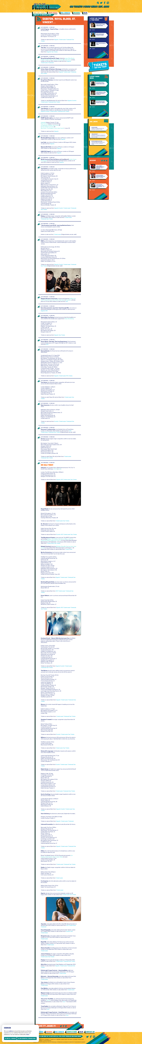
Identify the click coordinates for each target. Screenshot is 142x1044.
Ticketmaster (62, 39)
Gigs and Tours (39, 13)
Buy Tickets (65, 13)
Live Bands (75, 1039)
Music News (52, 13)
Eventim (74, 100)
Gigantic (56, 39)
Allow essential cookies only (27, 1038)
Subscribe (58, 1039)
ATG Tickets (69, 375)
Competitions (72, 1032)
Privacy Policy (81, 1039)
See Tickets (54, 51)
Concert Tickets (64, 1039)
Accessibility (47, 1039)
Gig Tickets (70, 1039)
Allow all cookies (10, 1038)
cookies (10, 1031)
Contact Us (90, 1032)
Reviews (77, 13)
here (64, 1001)
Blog (85, 13)
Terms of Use (53, 1039)
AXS (67, 301)
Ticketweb (69, 39)
